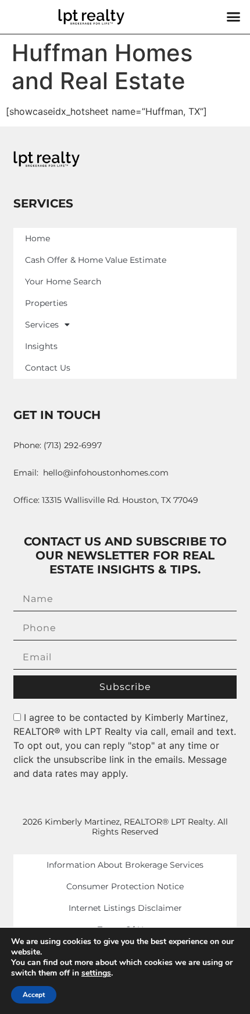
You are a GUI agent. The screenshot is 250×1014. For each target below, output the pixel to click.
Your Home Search (63, 281)
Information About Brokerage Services (125, 865)
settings (96, 973)
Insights (41, 346)
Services (42, 324)
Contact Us (47, 367)
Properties (46, 303)
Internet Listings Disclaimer (125, 908)
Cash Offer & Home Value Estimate (95, 260)
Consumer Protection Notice (125, 886)
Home (37, 238)
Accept (34, 994)
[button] (234, 17)
